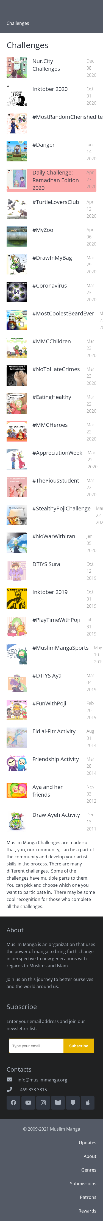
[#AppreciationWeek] (17, 459)
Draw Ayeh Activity (56, 814)
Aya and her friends (47, 790)
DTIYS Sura (46, 564)
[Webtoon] (58, 1103)
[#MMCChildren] (17, 348)
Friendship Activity (55, 759)
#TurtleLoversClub (55, 202)
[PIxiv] (73, 1103)
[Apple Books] (87, 1103)
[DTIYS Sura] (17, 570)
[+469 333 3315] (12, 1089)
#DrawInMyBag (52, 257)
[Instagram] (43, 1103)
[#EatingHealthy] (17, 403)
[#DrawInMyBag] (17, 264)
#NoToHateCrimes (56, 369)
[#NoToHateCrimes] (17, 375)
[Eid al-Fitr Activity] (17, 738)
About (90, 1156)
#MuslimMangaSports (60, 647)
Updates (87, 1143)
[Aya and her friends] (17, 790)
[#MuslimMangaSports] (17, 654)
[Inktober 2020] (17, 95)
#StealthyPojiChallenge (61, 508)
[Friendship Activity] (17, 763)
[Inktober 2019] (17, 598)
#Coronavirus (49, 285)
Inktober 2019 (50, 592)
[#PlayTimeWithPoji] (17, 626)
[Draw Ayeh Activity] (17, 821)
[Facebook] (13, 1103)
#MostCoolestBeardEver (63, 313)
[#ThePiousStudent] (17, 487)
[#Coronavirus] (17, 292)
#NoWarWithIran (53, 536)
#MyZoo (42, 229)
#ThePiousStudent (55, 480)
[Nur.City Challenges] (17, 67)
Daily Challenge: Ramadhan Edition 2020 (55, 180)
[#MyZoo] (17, 236)
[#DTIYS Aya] (17, 682)
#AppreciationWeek (57, 452)
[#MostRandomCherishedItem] (17, 123)
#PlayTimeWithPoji (56, 619)
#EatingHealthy (51, 397)
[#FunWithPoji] (17, 710)
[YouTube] (28, 1103)
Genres (88, 1170)
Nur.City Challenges (46, 64)
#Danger (43, 144)
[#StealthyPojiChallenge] (17, 515)
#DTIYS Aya (47, 675)
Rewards (87, 1211)
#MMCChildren (51, 341)
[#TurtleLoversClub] (17, 208)
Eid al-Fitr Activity (54, 731)
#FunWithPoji (49, 703)
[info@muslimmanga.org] (12, 1079)
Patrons (88, 1197)
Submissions (83, 1184)
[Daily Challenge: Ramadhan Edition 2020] (17, 179)
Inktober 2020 (50, 89)
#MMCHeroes (50, 424)
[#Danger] (17, 151)
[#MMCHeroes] (17, 431)
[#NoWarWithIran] (17, 543)
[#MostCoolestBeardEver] (17, 320)
